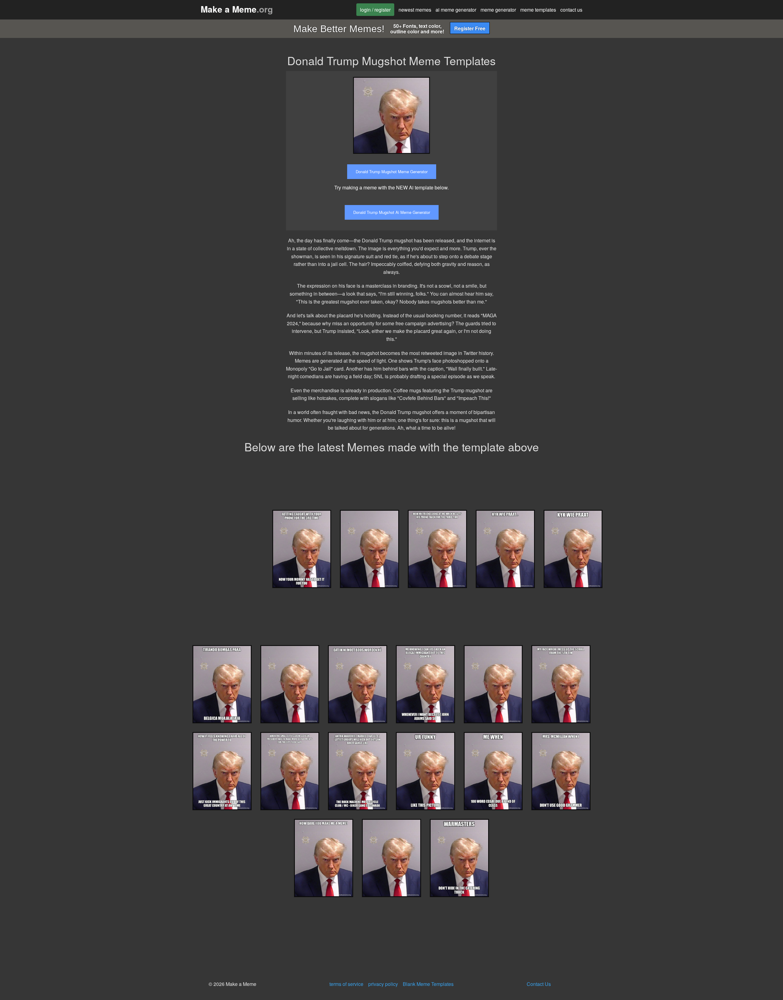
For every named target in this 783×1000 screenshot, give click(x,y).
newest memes (415, 9)
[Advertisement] (557, 114)
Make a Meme (237, 9)
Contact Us (539, 983)
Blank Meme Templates (428, 983)
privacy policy (383, 983)
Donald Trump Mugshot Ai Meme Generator (391, 212)
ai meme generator (456, 9)
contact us (571, 9)
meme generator (498, 9)
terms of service (346, 983)
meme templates (538, 9)
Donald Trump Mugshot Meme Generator (392, 171)
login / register (375, 9)
